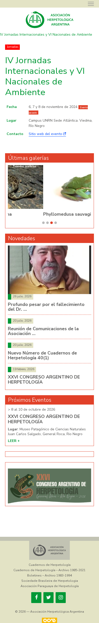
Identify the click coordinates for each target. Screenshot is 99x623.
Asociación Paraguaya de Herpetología (50, 586)
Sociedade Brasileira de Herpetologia (49, 581)
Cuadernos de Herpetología (50, 565)
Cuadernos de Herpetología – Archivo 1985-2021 (49, 570)
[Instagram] (61, 597)
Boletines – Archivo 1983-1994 (49, 575)
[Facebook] (36, 597)
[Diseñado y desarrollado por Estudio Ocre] (49, 620)
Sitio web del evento (46, 133)
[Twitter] (48, 597)
